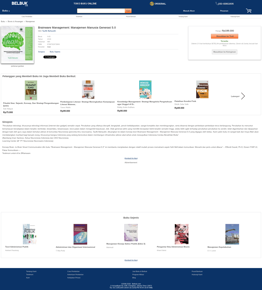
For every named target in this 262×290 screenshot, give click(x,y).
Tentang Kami (182, 16)
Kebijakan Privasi (73, 278)
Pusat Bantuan (131, 16)
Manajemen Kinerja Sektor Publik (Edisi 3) (125, 244)
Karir (28, 278)
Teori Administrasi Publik (16, 247)
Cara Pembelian (27, 16)
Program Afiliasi (138, 275)
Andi (49, 47)
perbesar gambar (17, 66)
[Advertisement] (131, 183)
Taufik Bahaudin (49, 31)
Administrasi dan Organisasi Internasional (75, 247)
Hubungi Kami (235, 16)
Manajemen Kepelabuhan (219, 247)
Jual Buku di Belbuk (139, 271)
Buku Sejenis (55, 52)
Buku (5, 11)
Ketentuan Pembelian (75, 275)
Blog (134, 278)
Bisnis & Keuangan (15, 21)
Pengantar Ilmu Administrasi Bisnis (173, 247)
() (131, 158)
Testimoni (79, 16)
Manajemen (30, 21)
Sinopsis (41, 52)
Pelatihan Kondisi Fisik (185, 101)
